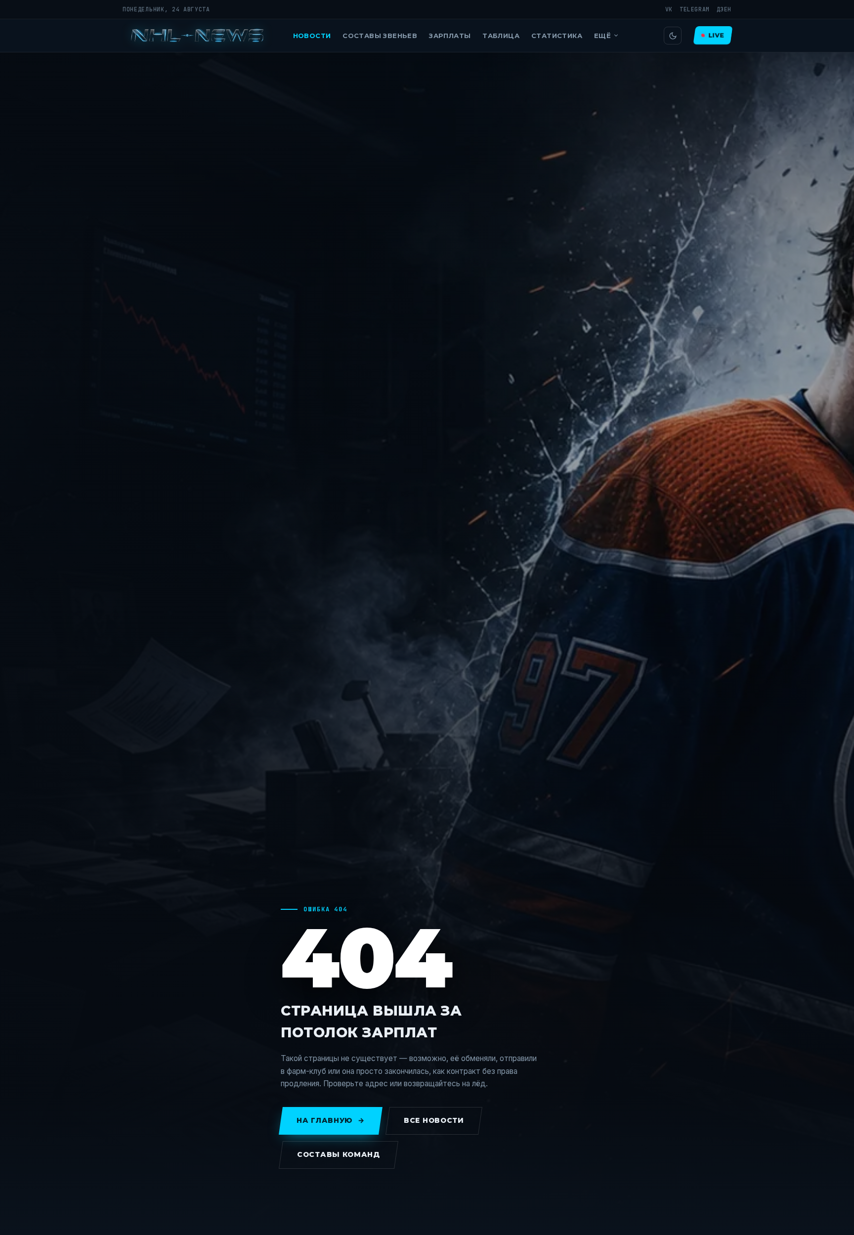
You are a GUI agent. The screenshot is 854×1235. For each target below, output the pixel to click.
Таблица (500, 36)
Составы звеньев (379, 36)
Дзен (724, 9)
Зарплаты (449, 36)
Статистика (556, 36)
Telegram (695, 9)
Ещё (602, 36)
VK (669, 9)
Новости (312, 36)
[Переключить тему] (673, 35)
